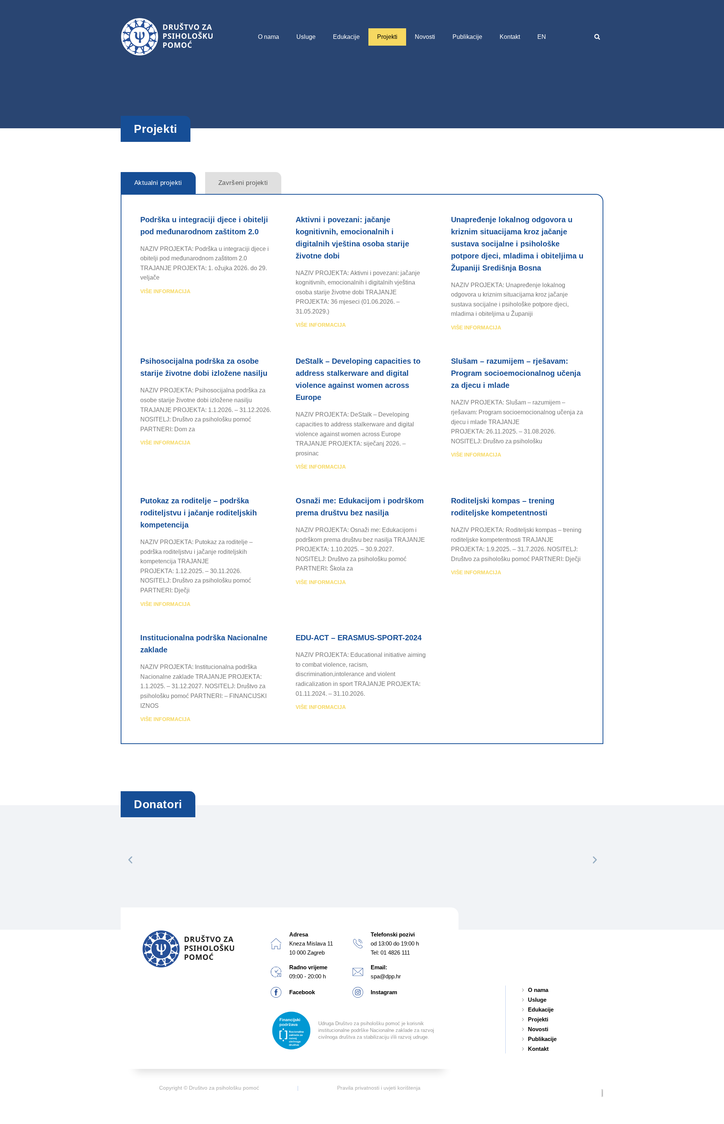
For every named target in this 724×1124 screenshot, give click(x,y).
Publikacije (467, 37)
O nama (268, 37)
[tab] (158, 183)
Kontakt (510, 37)
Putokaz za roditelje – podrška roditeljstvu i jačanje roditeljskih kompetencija (198, 513)
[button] (597, 37)
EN (541, 37)
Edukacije (346, 37)
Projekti (387, 37)
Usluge (306, 37)
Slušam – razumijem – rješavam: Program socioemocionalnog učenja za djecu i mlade (516, 373)
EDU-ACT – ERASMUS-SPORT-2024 (359, 637)
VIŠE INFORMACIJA (165, 291)
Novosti (425, 37)
